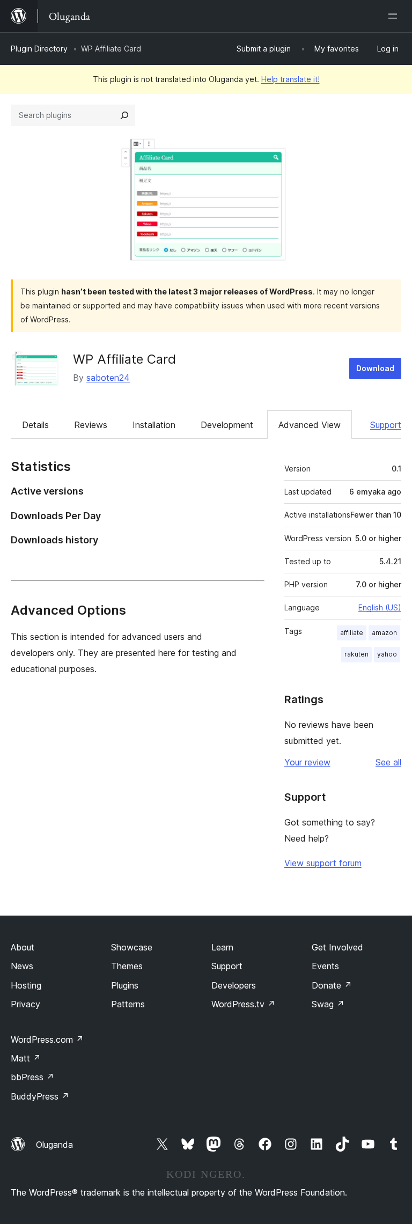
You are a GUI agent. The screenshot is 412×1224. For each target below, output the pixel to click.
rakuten (356, 654)
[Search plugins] (124, 115)
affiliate (351, 633)
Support (385, 424)
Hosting (26, 985)
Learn (222, 947)
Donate (332, 985)
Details (35, 424)
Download (375, 368)
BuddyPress (40, 1096)
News (22, 966)
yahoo (387, 654)
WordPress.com (47, 1039)
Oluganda (54, 1144)
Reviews (90, 424)
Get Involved (337, 947)
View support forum (323, 863)
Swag (328, 1004)
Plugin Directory (39, 48)
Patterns (128, 1004)
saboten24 (108, 377)
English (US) (379, 607)
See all (388, 762)
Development (227, 424)
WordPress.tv (243, 1004)
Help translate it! (290, 79)
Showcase (131, 947)
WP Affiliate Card (124, 359)
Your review (307, 762)
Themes (127, 966)
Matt (26, 1058)
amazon (384, 633)
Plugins (124, 985)
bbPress (32, 1077)
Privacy (25, 1004)
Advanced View (309, 424)
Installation (154, 424)
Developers (233, 985)
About (22, 947)
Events (325, 966)
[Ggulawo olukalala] (395, 16)
